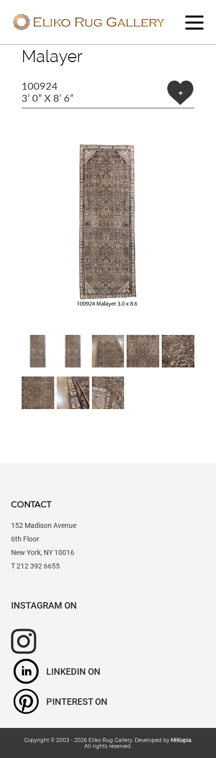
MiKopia (181, 740)
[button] (108, 221)
